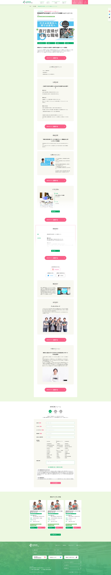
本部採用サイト (66, 568)
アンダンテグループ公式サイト (69, 562)
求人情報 (34, 6)
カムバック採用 (59, 553)
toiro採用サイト (66, 565)
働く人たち (48, 2)
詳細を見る (32, 527)
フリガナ (37, 426)
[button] (74, 29)
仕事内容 (56, 2)
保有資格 (37, 440)
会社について (42, 2)
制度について (64, 2)
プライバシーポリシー (78, 572)
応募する (40, 527)
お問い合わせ (36, 550)
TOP (30, 6)
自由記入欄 (38, 460)
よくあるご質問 (71, 572)
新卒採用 (35, 553)
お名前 (37, 422)
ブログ (58, 550)
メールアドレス (38, 429)
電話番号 (37, 433)
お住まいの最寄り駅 (39, 437)
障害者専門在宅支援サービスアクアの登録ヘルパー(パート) (37, 512)
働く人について (71, 545)
